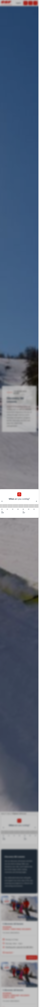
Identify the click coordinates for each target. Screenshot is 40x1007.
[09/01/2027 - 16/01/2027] (31, 506)
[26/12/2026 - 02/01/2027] (20, 506)
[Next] (36, 501)
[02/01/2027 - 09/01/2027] (26, 506)
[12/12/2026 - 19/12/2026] (10, 506)
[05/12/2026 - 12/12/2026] (4, 506)
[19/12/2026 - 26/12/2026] (15, 506)
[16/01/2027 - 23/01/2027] (36, 506)
